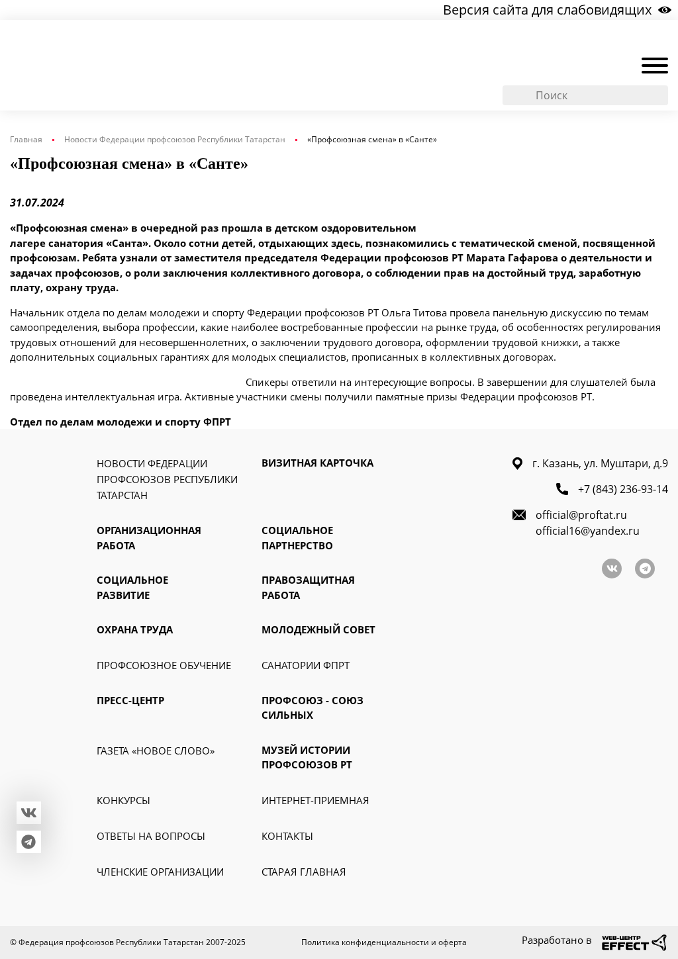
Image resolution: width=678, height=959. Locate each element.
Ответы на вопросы (151, 836)
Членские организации (160, 871)
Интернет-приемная (315, 800)
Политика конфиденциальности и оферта (384, 942)
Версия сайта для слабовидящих (547, 10)
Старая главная (304, 871)
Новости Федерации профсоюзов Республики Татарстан (174, 139)
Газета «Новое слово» (156, 750)
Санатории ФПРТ (306, 665)
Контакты (287, 836)
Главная (26, 139)
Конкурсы (123, 800)
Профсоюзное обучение (164, 665)
